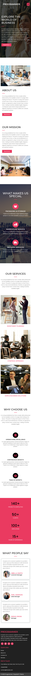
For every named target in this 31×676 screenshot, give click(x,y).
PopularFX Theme (18, 674)
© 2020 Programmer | (7, 674)
